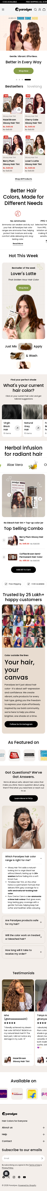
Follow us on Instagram (21, 724)
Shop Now (23, 71)
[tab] (14, 86)
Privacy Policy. (8, 1168)
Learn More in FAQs (23, 798)
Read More (18, 243)
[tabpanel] (23, 133)
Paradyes (13, 1185)
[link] (25, 346)
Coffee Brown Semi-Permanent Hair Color (31, 555)
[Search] (35, 9)
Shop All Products (23, 179)
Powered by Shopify (27, 1185)
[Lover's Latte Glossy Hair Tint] (34, 144)
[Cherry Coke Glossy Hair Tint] (34, 103)
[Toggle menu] (3, 9)
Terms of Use (34, 1165)
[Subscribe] (42, 1158)
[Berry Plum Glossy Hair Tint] (12, 144)
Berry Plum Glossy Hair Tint (31, 538)
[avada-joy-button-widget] (6, 1173)
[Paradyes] (15, 755)
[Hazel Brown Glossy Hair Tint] (12, 103)
